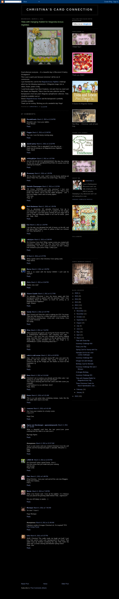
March (79, 338)
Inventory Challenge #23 (84, 358)
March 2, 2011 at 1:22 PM (51, 186)
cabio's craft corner (34, 355)
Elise (28, 330)
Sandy (29, 312)
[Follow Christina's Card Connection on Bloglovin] (82, 25)
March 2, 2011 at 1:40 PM (38, 225)
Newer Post (25, 584)
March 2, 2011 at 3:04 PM (40, 282)
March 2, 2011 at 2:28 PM (40, 269)
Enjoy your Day (81, 346)
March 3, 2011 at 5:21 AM (40, 395)
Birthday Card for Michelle (84, 364)
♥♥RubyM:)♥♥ (31, 158)
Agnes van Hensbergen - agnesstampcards (42, 425)
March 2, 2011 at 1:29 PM (47, 206)
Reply (29, 126)
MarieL (29, 491)
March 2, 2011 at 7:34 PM (39, 330)
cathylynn (30, 239)
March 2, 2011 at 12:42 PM (46, 144)
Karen (29, 395)
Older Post (65, 584)
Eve (28, 225)
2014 (76, 299)
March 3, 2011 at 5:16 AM (39, 375)
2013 (76, 302)
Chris (29, 282)
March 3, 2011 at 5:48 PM (39, 476)
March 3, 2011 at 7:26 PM (41, 491)
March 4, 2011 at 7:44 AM (42, 508)
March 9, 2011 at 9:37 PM (39, 536)
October (79, 317)
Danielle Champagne (34, 186)
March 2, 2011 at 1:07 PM (45, 158)
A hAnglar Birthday (82, 372)
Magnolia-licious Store (33, 99)
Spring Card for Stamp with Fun (86, 349)
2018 (76, 293)
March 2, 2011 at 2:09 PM (43, 239)
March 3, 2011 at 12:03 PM (43, 460)
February (80, 389)
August (79, 323)
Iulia (28, 536)
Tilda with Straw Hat (82, 340)
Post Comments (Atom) (38, 588)
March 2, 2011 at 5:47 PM (40, 312)
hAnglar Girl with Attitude (84, 361)
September (80, 320)
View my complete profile (82, 199)
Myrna (29, 269)
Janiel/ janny (31, 144)
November (80, 314)
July (78, 326)
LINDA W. (30, 460)
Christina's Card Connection (59, 9)
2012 (76, 305)
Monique (30, 508)
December (80, 311)
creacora (30, 408)
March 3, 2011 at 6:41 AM (42, 408)
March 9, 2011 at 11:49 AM (45, 522)
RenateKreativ (32, 119)
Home (45, 584)
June (78, 329)
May (78, 332)
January (79, 392)
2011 (76, 308)
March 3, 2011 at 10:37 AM (45, 443)
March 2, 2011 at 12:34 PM (46, 119)
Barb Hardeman (32, 206)
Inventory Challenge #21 (84, 375)
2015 (76, 296)
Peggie (29, 132)
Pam (28, 476)
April (78, 335)
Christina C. (89, 180)
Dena (28, 375)
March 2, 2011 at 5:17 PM (46, 293)
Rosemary (30, 173)
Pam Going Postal (33, 527)
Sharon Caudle (32, 293)
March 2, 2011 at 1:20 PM (43, 173)
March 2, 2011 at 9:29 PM (50, 355)
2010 (76, 396)
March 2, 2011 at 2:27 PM (37, 256)
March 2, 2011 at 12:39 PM (41, 132)
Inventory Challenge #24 (84, 343)
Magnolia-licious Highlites (50, 82)
